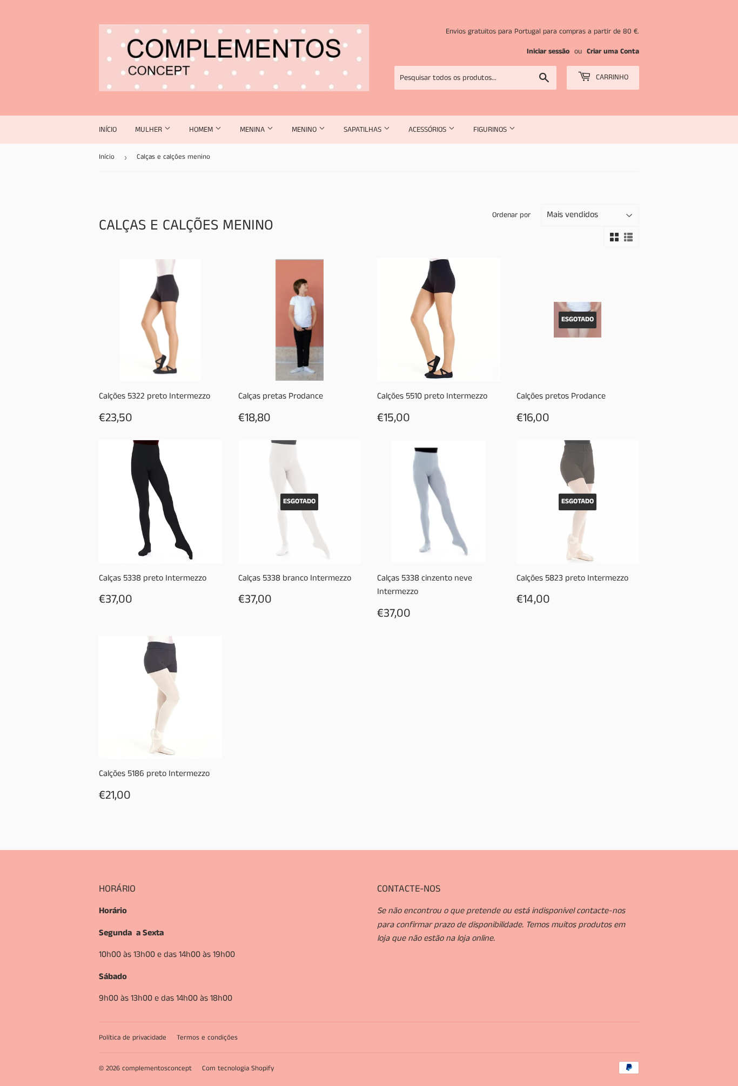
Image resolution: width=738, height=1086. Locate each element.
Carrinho (611, 77)
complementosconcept (157, 1068)
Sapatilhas (364, 129)
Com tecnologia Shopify (238, 1068)
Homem (202, 129)
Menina (253, 129)
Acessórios (428, 129)
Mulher (149, 129)
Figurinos (491, 129)
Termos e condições (207, 1038)
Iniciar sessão (548, 51)
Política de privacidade (132, 1038)
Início (108, 129)
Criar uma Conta (613, 51)
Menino (305, 129)
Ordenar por (511, 215)
